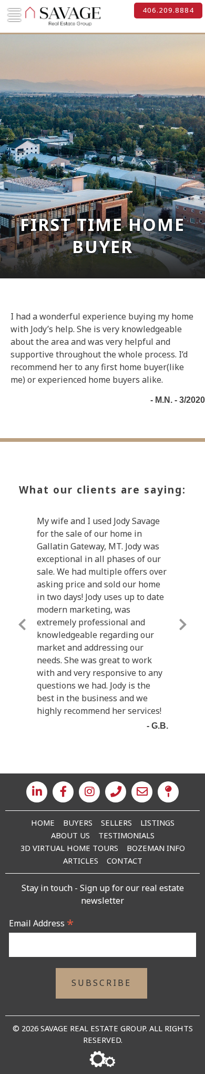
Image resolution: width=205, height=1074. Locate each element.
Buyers (78, 822)
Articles (80, 860)
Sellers (116, 822)
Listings (157, 822)
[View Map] (168, 791)
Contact (124, 860)
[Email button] (141, 791)
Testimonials (126, 835)
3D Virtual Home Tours (69, 848)
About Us (70, 835)
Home (43, 822)
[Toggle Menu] (13, 15)
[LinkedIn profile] (36, 791)
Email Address (41, 923)
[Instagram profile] (89, 791)
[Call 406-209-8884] (115, 791)
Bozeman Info (156, 848)
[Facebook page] (63, 791)
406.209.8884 (168, 10)
